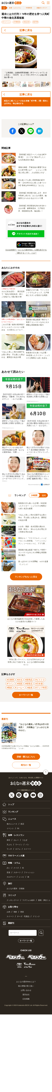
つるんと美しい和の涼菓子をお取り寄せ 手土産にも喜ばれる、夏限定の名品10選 (13, 354)
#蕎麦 (9, 687)
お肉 (8, 912)
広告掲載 (26, 999)
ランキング (13, 812)
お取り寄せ (13, 907)
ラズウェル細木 (28, 900)
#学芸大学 (26, 22)
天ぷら (9, 845)
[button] (5, 84)
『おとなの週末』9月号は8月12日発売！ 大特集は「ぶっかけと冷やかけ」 (33, 727)
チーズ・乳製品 (23, 916)
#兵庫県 (10, 679)
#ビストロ (40, 679)
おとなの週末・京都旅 (15, 889)
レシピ (21, 877)
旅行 (10, 883)
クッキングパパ (13, 900)
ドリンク (36, 916)
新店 (22, 824)
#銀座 (29, 687)
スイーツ (27, 849)
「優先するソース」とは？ (26, 253)
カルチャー (11, 877)
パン (27, 845)
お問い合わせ (26, 990)
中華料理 (29, 8)
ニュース (12, 819)
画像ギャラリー (42, 8)
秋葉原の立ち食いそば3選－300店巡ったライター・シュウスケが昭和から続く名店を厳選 (38, 355)
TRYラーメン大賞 (16, 856)
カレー (16, 840)
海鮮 (15, 912)
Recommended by (34, 484)
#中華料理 (17, 22)
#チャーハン (6, 22)
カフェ (18, 849)
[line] (19, 795)
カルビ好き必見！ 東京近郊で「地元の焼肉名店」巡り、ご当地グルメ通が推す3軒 (13, 294)
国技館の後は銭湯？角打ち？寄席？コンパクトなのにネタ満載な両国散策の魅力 (37, 322)
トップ (11, 804)
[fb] (26, 795)
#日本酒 (39, 683)
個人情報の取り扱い (26, 986)
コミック (12, 895)
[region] (26, 61)
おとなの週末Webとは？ (26, 982)
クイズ (16, 868)
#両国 (19, 683)
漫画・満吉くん (44, 900)
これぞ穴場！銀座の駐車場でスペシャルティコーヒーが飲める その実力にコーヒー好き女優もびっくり (13, 327)
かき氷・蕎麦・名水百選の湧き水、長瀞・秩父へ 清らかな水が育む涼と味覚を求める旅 (32, 529)
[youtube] (33, 795)
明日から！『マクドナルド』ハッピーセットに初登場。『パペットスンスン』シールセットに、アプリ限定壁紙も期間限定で (32, 541)
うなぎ (24, 840)
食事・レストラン (15, 8)
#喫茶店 (28, 683)
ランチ (9, 849)
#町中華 (35, 22)
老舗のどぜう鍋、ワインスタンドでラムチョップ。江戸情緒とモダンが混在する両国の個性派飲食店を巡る (37, 293)
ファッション (29, 872)
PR (18, 828)
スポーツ (17, 872)
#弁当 (19, 679)
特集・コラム (14, 863)
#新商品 (28, 679)
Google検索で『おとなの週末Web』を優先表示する (26, 250)
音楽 (8, 872)
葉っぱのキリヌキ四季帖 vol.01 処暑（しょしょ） (33, 563)
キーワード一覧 (26, 941)
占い (8, 868)
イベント (10, 828)
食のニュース (12, 824)
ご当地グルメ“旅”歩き (8, 289)
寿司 (8, 840)
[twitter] (12, 795)
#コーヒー (19, 687)
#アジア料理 (41, 687)
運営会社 (26, 995)
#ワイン (10, 683)
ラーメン (18, 845)
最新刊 (11, 923)
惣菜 (22, 912)
